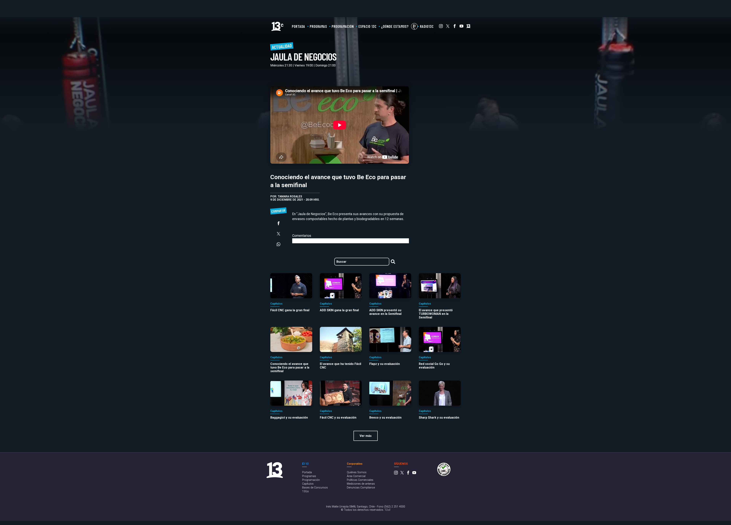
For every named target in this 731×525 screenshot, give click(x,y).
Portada (298, 26)
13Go (305, 491)
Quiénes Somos (356, 472)
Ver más (366, 436)
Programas (318, 26)
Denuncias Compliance (361, 487)
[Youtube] (461, 27)
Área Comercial (356, 476)
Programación (343, 26)
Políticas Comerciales (360, 480)
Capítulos (308, 483)
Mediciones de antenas (361, 483)
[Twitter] (448, 27)
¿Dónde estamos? (395, 26)
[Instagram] (441, 27)
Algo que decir (414, 26)
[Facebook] (454, 27)
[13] (468, 27)
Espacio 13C (367, 26)
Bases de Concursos (315, 487)
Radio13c (427, 26)
